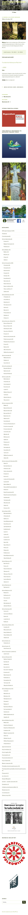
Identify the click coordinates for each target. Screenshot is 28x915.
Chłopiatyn (6, 297)
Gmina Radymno (6, 590)
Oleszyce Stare (7, 574)
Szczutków (6, 450)
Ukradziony (4, 784)
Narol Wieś (6, 545)
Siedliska (6, 497)
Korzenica (6, 386)
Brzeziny (6, 254)
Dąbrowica (6, 371)
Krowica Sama (7, 429)
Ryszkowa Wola (7, 706)
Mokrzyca (6, 437)
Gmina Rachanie (6, 585)
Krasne (5, 241)
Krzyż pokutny (5, 755)
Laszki (5, 389)
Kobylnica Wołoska (8, 727)
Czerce (5, 611)
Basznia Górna (7, 410)
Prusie (5, 344)
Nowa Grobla (7, 568)
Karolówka (6, 421)
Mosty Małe (6, 484)
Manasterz (6, 693)
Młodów (6, 434)
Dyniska (5, 661)
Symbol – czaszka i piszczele (8, 781)
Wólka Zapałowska (8, 714)
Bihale (5, 722)
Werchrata (20, 87)
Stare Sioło (6, 576)
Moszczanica (7, 629)
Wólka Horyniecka (8, 352)
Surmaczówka (7, 709)
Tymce (5, 452)
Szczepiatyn (6, 680)
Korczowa (6, 598)
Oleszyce (6, 571)
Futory (5, 566)
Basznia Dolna (7, 408)
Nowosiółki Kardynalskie (9, 487)
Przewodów (6, 312)
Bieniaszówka (7, 513)
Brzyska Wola (7, 368)
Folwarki (6, 273)
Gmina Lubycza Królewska (8, 461)
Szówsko (6, 712)
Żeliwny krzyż (5, 795)
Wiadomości (5, 790)
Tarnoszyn (6, 682)
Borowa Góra (7, 413)
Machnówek (7, 675)
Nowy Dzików (7, 632)
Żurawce (6, 508)
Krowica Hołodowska (9, 423)
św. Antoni (4, 776)
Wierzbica (6, 502)
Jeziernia (6, 653)
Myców (5, 310)
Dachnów (6, 270)
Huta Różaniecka (8, 521)
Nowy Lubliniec (7, 286)
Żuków (5, 291)
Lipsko (5, 534)
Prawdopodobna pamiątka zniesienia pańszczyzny (14, 768)
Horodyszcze (7, 304)
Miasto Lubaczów (6, 763)
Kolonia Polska (7, 373)
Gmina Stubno (5, 640)
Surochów (6, 363)
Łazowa (5, 481)
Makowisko (6, 357)
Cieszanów (6, 268)
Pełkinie (5, 360)
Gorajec (5, 275)
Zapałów (6, 717)
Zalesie (5, 582)
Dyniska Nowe (7, 466)
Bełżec (5, 252)
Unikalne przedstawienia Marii (9, 787)
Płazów (5, 550)
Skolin (5, 735)
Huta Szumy (6, 648)
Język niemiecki (6, 746)
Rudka (5, 621)
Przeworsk (4, 773)
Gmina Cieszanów (6, 263)
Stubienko (6, 643)
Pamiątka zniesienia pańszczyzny (10, 766)
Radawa (5, 704)
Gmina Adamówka (6, 239)
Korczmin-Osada (8, 669)
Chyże (5, 257)
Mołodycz (6, 696)
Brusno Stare (7, 326)
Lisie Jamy (6, 431)
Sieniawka (6, 447)
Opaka (5, 439)
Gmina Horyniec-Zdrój (10, 87)
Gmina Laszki (5, 376)
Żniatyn (5, 318)
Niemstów (6, 281)
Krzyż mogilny (5, 752)
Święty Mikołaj (5, 778)
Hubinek (6, 664)
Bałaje (5, 405)
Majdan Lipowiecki (8, 733)
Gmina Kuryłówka (6, 366)
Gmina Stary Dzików (7, 625)
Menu (14, 12)
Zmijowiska (6, 743)
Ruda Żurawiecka (8, 492)
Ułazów (5, 637)
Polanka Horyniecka (8, 341)
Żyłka (5, 259)
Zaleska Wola (7, 605)
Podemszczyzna (7, 339)
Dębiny (5, 518)
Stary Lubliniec (7, 289)
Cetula (5, 690)
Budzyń (5, 592)
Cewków (6, 627)
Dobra (5, 616)
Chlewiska (6, 516)
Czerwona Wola (7, 613)
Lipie (5, 531)
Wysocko (6, 400)
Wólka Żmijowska (8, 741)
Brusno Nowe (7, 323)
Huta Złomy (6, 524)
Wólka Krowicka (7, 455)
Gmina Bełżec (5, 249)
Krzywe (5, 333)
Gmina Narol (5, 511)
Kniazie (5, 473)
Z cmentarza (5, 792)
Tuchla (5, 394)
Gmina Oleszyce (6, 561)
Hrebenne (6, 468)
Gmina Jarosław (6, 355)
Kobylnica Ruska (7, 725)
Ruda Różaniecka (8, 555)
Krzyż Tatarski (5, 760)
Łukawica (6, 539)
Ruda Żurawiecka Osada (9, 494)
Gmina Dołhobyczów (7, 294)
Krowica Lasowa (7, 426)
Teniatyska (6, 500)
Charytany (6, 381)
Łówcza (5, 537)
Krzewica (6, 672)
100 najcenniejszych (7, 230)
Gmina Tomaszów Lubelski (8, 651)
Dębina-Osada (7, 659)
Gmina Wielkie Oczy (7, 720)
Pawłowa (6, 246)
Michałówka (6, 603)
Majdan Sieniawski (8, 244)
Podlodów (6, 677)
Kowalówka (6, 278)
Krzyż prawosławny (6, 757)
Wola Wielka (7, 558)
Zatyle (5, 505)
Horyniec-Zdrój (7, 331)
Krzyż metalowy (6, 749)
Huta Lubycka (7, 471)
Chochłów (6, 299)
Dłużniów (6, 302)
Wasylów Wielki (7, 685)
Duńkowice (6, 595)
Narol (5, 542)
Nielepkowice (7, 698)
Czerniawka (6, 384)
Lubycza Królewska (8, 479)
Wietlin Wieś (7, 397)
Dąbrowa (6, 418)
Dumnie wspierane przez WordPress (10, 911)
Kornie (5, 476)
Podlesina (6, 552)
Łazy (5, 600)
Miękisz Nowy (7, 392)
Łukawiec (6, 730)
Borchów (6, 563)
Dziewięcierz (7, 328)
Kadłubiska (6, 529)
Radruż (5, 347)
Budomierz (6, 416)
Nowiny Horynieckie (8, 336)
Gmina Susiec (5, 646)
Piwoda (5, 701)
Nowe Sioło (6, 283)
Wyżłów (5, 315)
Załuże (5, 458)
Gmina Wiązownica (6, 688)
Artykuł (4, 233)
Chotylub (6, 265)
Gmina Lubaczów (6, 403)
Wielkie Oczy (7, 738)
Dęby (5, 463)
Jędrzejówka (7, 526)
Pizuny (5, 547)
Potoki (5, 489)
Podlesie (6, 444)
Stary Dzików (7, 635)
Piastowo (6, 442)
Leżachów (6, 619)
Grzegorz (17, 17)
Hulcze (5, 307)
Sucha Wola (6, 579)
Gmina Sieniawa (6, 609)
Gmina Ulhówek (6, 657)
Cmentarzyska (5, 236)
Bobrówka (6, 379)
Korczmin (6, 667)
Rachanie (6, 587)
